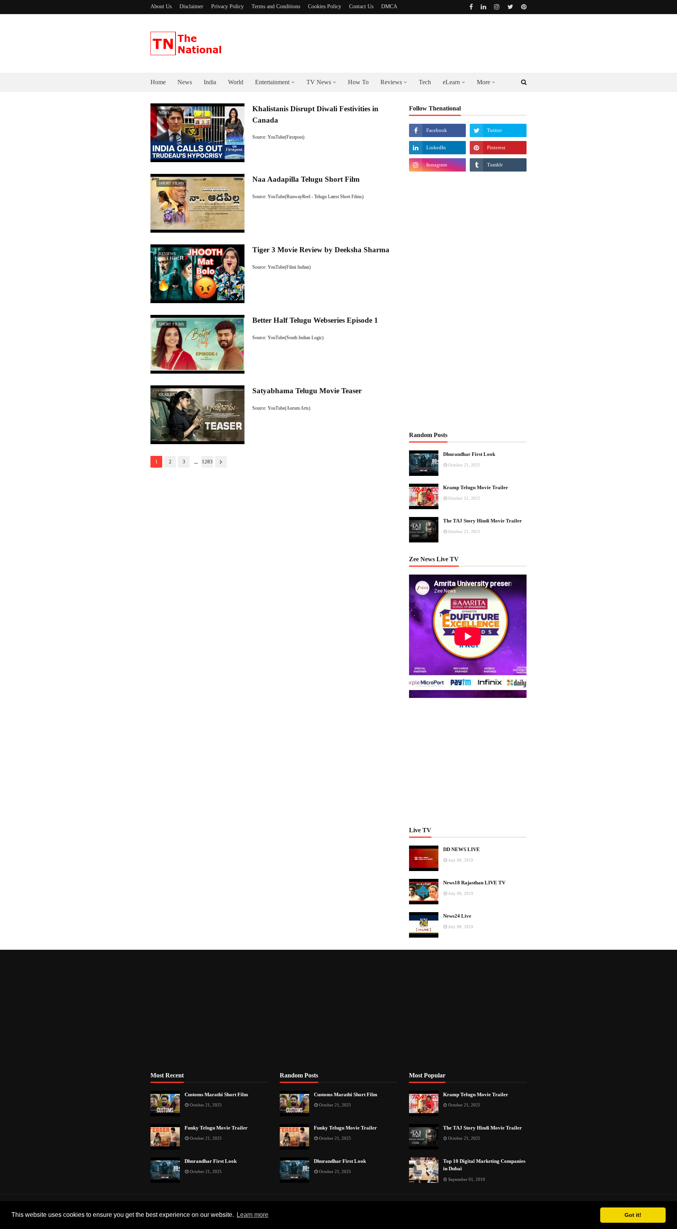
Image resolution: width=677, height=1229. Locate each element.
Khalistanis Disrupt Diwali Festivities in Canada (315, 114)
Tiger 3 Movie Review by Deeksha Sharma (320, 250)
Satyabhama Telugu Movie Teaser (307, 391)
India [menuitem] (210, 82)
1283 (207, 461)
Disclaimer (191, 6)
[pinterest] (523, 7)
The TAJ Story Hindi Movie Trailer (482, 521)
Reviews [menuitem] (391, 82)
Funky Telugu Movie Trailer (216, 1128)
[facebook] (471, 7)
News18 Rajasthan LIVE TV (474, 883)
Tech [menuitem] (425, 82)
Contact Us (361, 6)
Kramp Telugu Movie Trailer (475, 487)
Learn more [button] (252, 1214)
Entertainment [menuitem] (272, 82)
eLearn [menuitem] (451, 82)
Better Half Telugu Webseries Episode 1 (315, 320)
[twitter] (510, 7)
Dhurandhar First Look (469, 454)
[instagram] (496, 7)
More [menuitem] (483, 82)
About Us (161, 6)
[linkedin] (483, 7)
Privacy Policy (227, 6)
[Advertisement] (468, 300)
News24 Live (457, 916)
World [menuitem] (235, 82)
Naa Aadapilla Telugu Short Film (306, 179)
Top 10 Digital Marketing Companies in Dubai (484, 1165)
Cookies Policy (324, 6)
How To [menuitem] (358, 82)
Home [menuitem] (158, 82)
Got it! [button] (633, 1215)
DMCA (389, 6)
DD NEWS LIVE (461, 849)
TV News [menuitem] (318, 82)
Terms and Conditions (276, 6)
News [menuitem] (184, 82)
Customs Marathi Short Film (216, 1094)
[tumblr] (498, 165)
